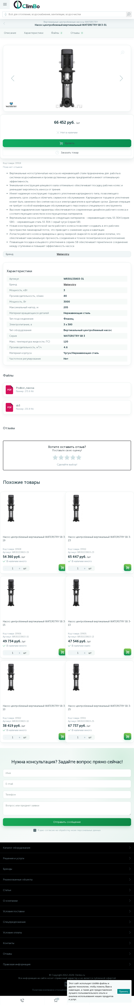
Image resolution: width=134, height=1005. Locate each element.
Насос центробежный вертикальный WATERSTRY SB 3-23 (99, 539)
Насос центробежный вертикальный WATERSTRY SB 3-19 (34, 539)
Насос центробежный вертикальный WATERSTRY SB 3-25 (99, 707)
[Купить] (62, 567)
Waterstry (63, 254)
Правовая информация (16, 964)
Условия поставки (14, 911)
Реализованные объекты (18, 879)
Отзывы (7, 953)
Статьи (7, 890)
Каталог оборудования (16, 847)
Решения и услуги (13, 858)
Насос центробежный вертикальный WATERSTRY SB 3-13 (99, 623)
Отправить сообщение (67, 822)
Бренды (7, 868)
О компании (10, 900)
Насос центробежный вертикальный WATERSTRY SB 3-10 (34, 707)
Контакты (8, 943)
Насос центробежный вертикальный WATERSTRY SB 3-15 (34, 623)
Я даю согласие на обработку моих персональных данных (69, 830)
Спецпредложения (14, 921)
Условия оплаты (12, 932)
